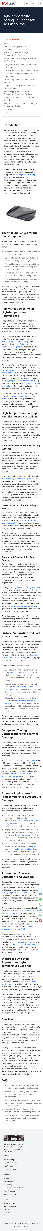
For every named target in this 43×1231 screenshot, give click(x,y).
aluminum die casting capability (15, 341)
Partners (7, 1210)
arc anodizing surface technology (23, 606)
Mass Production (10, 1191)
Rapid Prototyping (10, 1163)
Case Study (8, 1213)
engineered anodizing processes (26, 587)
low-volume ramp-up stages (24, 942)
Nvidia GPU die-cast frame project (19, 835)
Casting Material (10, 1169)
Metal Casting (9, 1160)
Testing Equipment (11, 1206)
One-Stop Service (10, 1194)
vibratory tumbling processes (22, 672)
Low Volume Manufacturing (14, 1188)
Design (6, 1178)
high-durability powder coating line (16, 478)
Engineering (8, 1181)
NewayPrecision (9, 1203)
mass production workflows (24, 944)
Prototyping (8, 1185)
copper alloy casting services (21, 381)
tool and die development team (22, 760)
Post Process (8, 1166)
